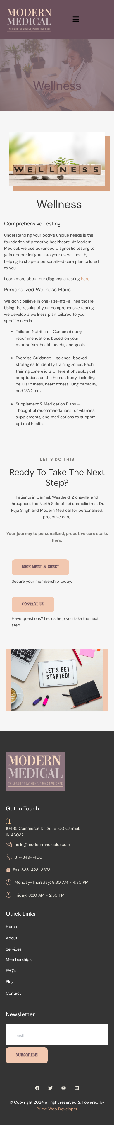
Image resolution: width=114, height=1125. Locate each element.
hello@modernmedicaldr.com (42, 844)
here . (86, 278)
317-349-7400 (28, 857)
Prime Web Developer (57, 1109)
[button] (76, 19)
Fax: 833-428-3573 (31, 869)
